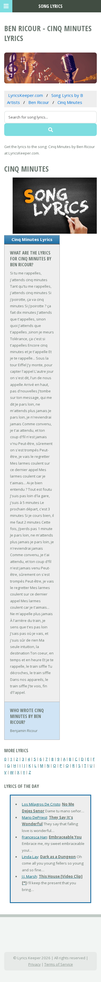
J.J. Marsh (29, 876)
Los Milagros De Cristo (41, 804)
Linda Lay (30, 856)
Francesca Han (34, 837)
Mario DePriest (34, 817)
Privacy (34, 964)
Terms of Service (58, 964)
